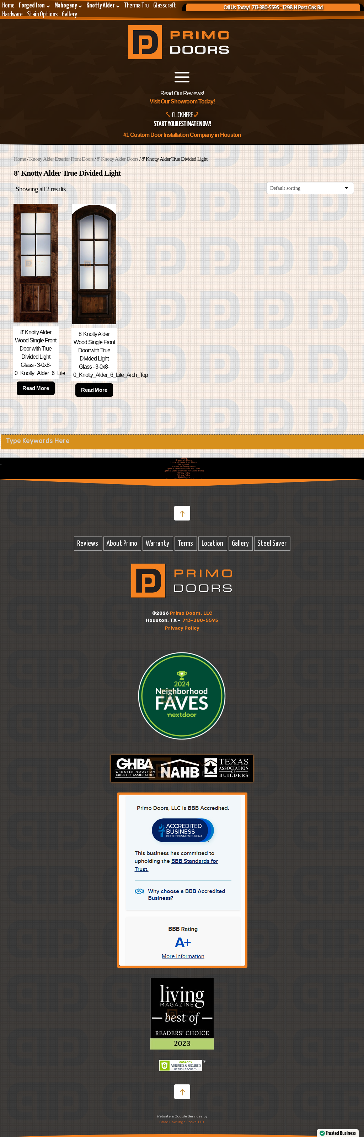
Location (212, 543)
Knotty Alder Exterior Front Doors (61, 159)
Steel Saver (272, 543)
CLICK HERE (182, 115)
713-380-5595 (200, 620)
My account (183, 464)
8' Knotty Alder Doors (117, 159)
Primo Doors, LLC (191, 613)
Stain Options (42, 14)
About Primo (122, 543)
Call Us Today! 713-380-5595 (251, 7)
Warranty (157, 543)
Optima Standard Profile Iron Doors (183, 468)
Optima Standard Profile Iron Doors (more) (184, 470)
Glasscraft (164, 5)
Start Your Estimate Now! (182, 124)
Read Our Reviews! (182, 93)
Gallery (69, 14)
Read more (35, 388)
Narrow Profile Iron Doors (184, 466)
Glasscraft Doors (184, 460)
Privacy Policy (183, 472)
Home (8, 5)
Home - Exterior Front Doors (184, 462)
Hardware (12, 14)
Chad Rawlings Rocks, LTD (181, 1122)
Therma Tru (136, 5)
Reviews (87, 543)
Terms (185, 543)
